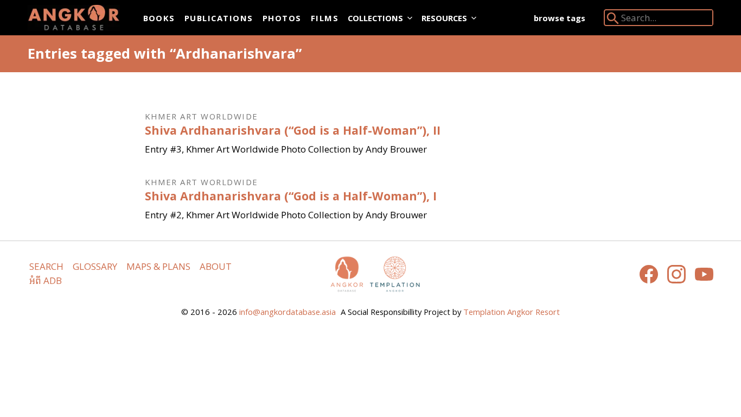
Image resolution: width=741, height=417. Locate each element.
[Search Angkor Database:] (613, 20)
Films (324, 17)
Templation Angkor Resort (511, 311)
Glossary (95, 266)
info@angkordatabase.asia (287, 311)
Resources (444, 17)
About (216, 266)
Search (46, 266)
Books (159, 17)
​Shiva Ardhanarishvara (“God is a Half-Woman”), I (291, 196)
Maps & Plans (158, 266)
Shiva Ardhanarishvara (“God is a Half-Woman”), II (292, 130)
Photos (282, 17)
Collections (375, 17)
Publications (218, 17)
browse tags (559, 17)
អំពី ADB (45, 280)
